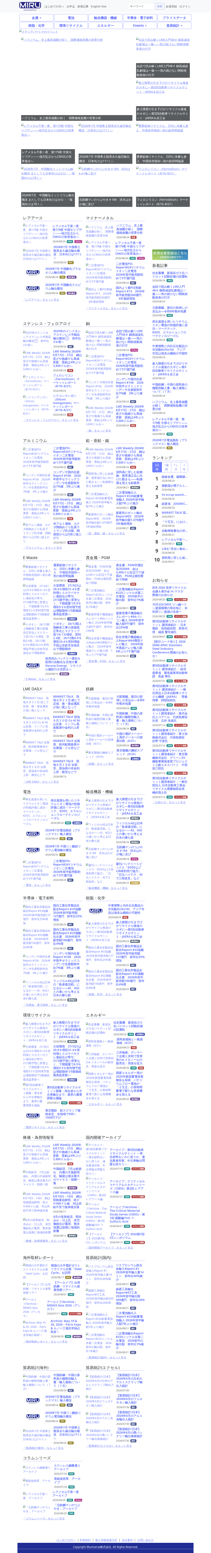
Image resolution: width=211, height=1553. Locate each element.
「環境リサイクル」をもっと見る (44, 1127)
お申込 (71, 6)
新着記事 (83, 6)
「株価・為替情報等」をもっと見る (45, 1241)
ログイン (184, 6)
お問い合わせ (145, 1540)
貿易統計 (173, 25)
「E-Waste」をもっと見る (39, 679)
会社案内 (127, 1540)
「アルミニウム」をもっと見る (42, 547)
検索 (159, 6)
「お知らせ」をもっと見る (169, 802)
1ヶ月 (176, 467)
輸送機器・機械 (105, 17)
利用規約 (85, 1540)
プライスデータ (174, 17)
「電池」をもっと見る (37, 885)
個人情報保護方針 (106, 1540)
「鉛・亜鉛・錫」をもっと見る (105, 533)
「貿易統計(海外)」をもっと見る (43, 1448)
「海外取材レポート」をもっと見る (45, 1341)
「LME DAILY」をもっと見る (41, 782)
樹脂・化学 (36, 25)
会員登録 (171, 6)
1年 (184, 467)
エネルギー (105, 25)
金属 (35, 17)
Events (138, 25)
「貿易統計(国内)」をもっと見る (106, 1357)
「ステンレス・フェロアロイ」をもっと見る (51, 420)
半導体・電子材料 (140, 17)
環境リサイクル (71, 25)
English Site (98, 6)
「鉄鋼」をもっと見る (100, 764)
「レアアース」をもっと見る (41, 299)
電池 (71, 17)
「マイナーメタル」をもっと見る (107, 308)
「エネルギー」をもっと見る (104, 1104)
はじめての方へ (54, 6)
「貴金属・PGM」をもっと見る (105, 661)
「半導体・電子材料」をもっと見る (45, 1005)
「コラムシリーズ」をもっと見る (44, 1518)
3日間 (157, 467)
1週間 (166, 467)
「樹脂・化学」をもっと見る (104, 994)
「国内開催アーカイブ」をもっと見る (109, 1247)
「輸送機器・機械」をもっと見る (107, 888)
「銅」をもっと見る (98, 430)
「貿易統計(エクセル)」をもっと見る (109, 1446)
